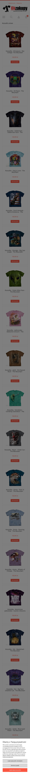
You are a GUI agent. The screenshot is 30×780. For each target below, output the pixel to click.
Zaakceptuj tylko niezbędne (15, 761)
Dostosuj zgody (15, 765)
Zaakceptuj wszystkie (15, 770)
